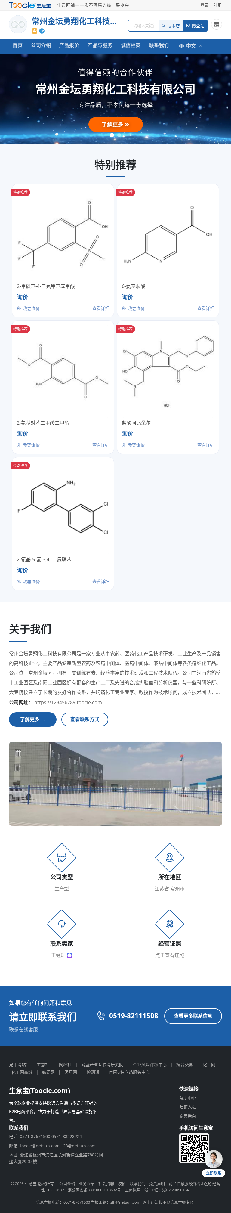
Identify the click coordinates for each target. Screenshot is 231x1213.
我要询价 (31, 308)
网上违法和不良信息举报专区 (168, 1202)
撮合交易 (184, 1064)
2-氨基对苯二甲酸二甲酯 (43, 422)
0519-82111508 (133, 1015)
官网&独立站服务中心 (129, 1072)
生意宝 (31, 1183)
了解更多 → (32, 719)
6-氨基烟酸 (133, 286)
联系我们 (159, 45)
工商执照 (132, 1190)
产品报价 (69, 45)
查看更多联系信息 (193, 1016)
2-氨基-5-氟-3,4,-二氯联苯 (44, 559)
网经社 (65, 1064)
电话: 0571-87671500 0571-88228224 (45, 1136)
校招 (122, 1183)
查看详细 (100, 308)
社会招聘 (106, 1183)
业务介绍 (86, 1183)
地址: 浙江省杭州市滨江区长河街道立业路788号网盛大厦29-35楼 (56, 1158)
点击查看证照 (169, 955)
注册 (218, 5)
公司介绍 (41, 45)
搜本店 (173, 26)
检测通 (93, 1072)
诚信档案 (131, 45)
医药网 (70, 1072)
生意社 (43, 1064)
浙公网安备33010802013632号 (94, 1190)
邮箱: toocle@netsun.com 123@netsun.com (52, 1146)
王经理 (59, 955)
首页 (18, 45)
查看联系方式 (84, 719)
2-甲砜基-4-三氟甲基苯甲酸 (46, 286)
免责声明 (157, 1183)
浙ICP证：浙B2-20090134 (166, 1190)
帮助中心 (187, 1097)
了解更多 (113, 124)
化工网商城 (21, 1072)
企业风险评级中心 (150, 1064)
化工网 (209, 1064)
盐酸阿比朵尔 (136, 422)
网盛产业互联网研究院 (102, 1064)
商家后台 (187, 1116)
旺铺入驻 (187, 1106)
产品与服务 (100, 45)
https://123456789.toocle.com (68, 702)
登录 (204, 5)
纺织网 (48, 1072)
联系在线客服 (23, 1029)
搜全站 (198, 26)
